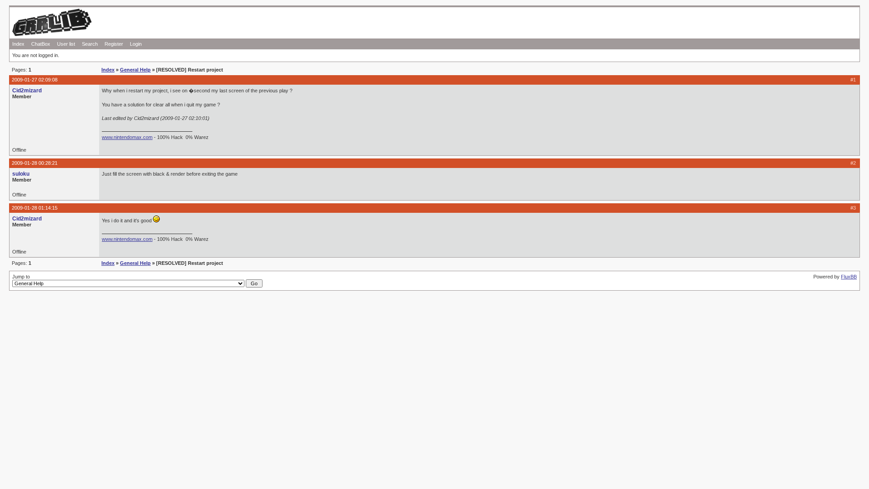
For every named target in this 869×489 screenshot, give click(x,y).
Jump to (21, 276)
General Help (135, 69)
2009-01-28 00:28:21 (34, 163)
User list (66, 44)
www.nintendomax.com (127, 137)
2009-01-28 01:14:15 (34, 208)
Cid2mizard (27, 90)
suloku (20, 174)
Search (90, 44)
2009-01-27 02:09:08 (34, 79)
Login (136, 44)
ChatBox (40, 44)
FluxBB (849, 276)
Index (18, 44)
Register (114, 44)
